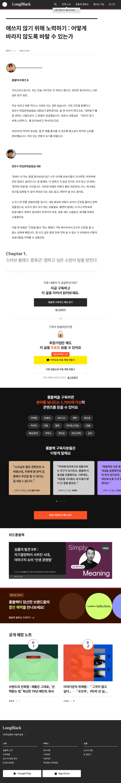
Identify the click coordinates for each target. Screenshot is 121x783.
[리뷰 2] (58, 501)
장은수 (8, 51)
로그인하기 (72, 377)
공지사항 (46, 750)
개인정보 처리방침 (50, 763)
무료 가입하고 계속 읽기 (60, 515)
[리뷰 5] (64, 501)
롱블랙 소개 (7, 750)
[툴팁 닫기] (77, 10)
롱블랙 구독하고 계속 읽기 (60, 302)
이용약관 (46, 758)
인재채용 (6, 754)
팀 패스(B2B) (8, 763)
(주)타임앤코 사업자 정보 (13, 734)
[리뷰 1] (56, 501)
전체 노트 (66, 4)
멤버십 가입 (98, 4)
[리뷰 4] (62, 501)
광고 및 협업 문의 (10, 758)
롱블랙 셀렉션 (82, 4)
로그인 (112, 4)
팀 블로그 (87, 754)
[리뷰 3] (60, 501)
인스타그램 (88, 750)
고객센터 (46, 754)
